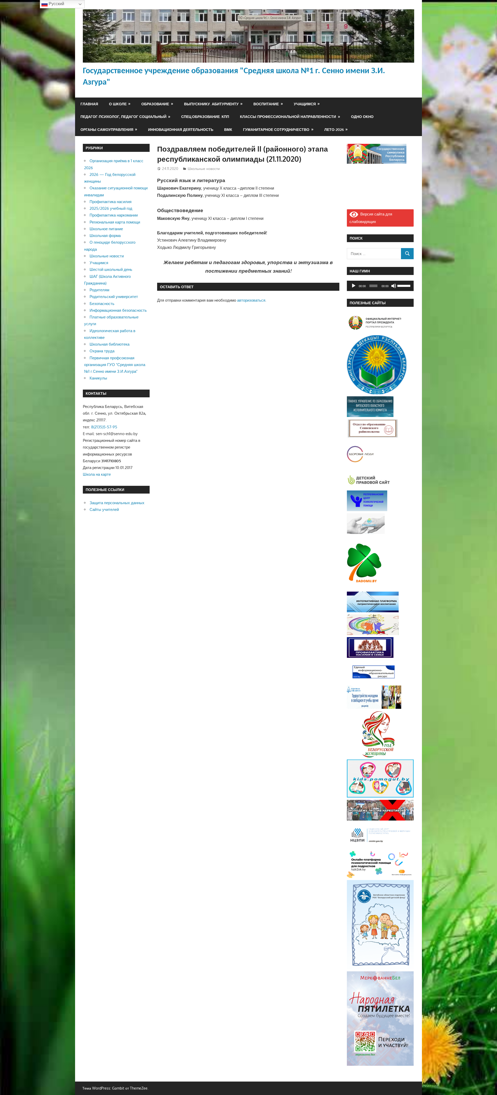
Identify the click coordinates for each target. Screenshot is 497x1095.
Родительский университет (114, 296)
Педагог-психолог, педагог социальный (123, 116)
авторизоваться (251, 300)
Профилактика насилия (110, 201)
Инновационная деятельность (180, 129)
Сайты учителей (104, 509)
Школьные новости (204, 168)
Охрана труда (102, 350)
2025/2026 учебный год (111, 208)
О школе (118, 104)
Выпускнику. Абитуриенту (211, 104)
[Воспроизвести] (353, 285)
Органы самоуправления (107, 129)
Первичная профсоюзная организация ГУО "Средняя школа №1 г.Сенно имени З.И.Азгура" (114, 364)
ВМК (228, 129)
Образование (155, 104)
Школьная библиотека (109, 344)
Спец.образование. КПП (205, 116)
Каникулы (98, 378)
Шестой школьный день (111, 269)
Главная (89, 104)
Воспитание (266, 104)
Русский (56, 4)
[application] (380, 286)
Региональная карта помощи (115, 222)
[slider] (404, 285)
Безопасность (102, 303)
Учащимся (305, 104)
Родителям (99, 289)
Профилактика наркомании (114, 215)
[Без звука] (393, 285)
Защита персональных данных (117, 502)
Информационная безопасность (118, 310)
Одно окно (362, 116)
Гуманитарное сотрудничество (276, 129)
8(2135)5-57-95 (104, 426)
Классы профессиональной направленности (288, 116)
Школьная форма (105, 235)
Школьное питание (106, 228)
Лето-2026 (334, 129)
